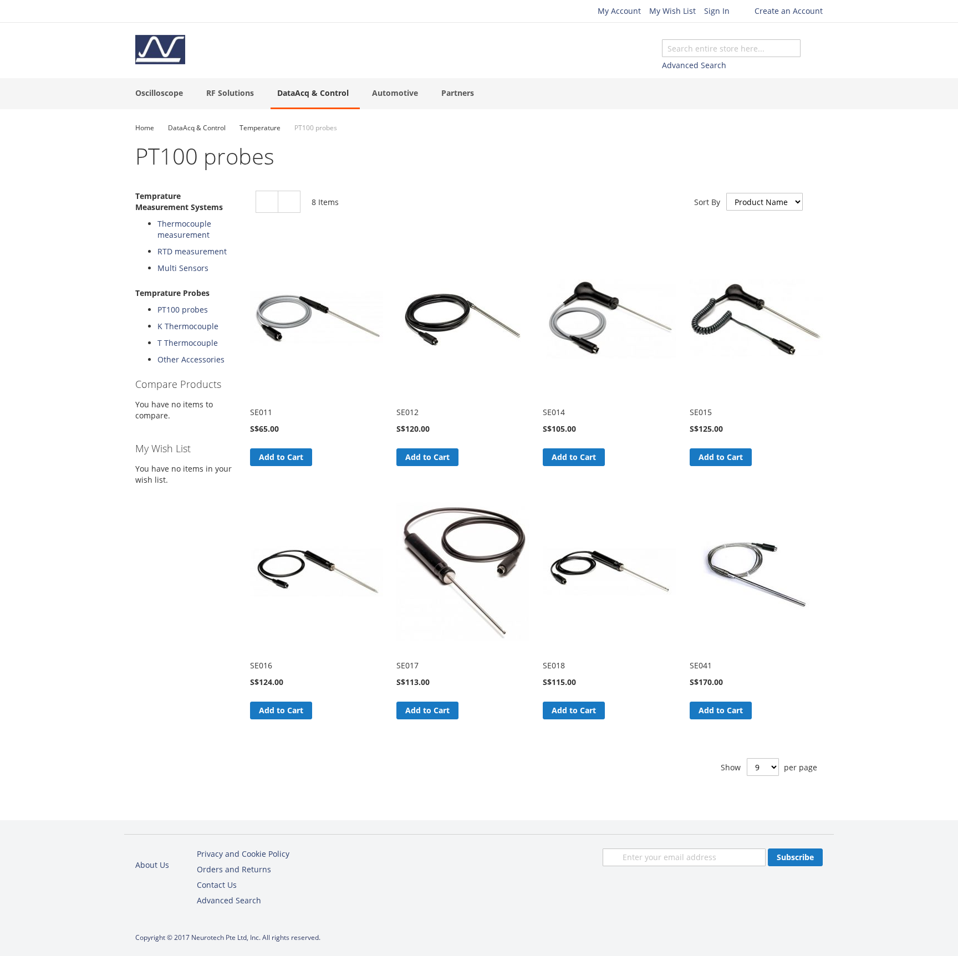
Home (144, 127)
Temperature (260, 127)
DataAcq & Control (197, 127)
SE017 (407, 665)
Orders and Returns (234, 869)
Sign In (717, 11)
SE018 (554, 665)
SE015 (701, 412)
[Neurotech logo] (160, 49)
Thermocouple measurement (184, 229)
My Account (619, 11)
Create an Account (789, 11)
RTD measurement (192, 251)
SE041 (701, 665)
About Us (152, 865)
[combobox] (731, 48)
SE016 (261, 665)
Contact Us (217, 885)
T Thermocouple (187, 343)
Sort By (707, 202)
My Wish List (672, 11)
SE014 (554, 412)
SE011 (261, 412)
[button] (321, 457)
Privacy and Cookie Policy (243, 853)
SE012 (407, 412)
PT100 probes (182, 309)
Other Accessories (191, 359)
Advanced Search (694, 65)
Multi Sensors (182, 268)
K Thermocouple (187, 326)
